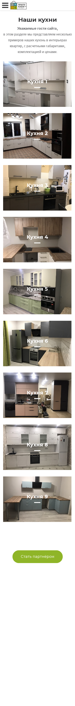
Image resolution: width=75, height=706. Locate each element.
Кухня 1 (37, 81)
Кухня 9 (37, 497)
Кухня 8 (37, 445)
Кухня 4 (37, 237)
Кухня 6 (37, 341)
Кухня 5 (37, 289)
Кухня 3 (37, 185)
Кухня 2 (37, 133)
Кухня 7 (37, 393)
